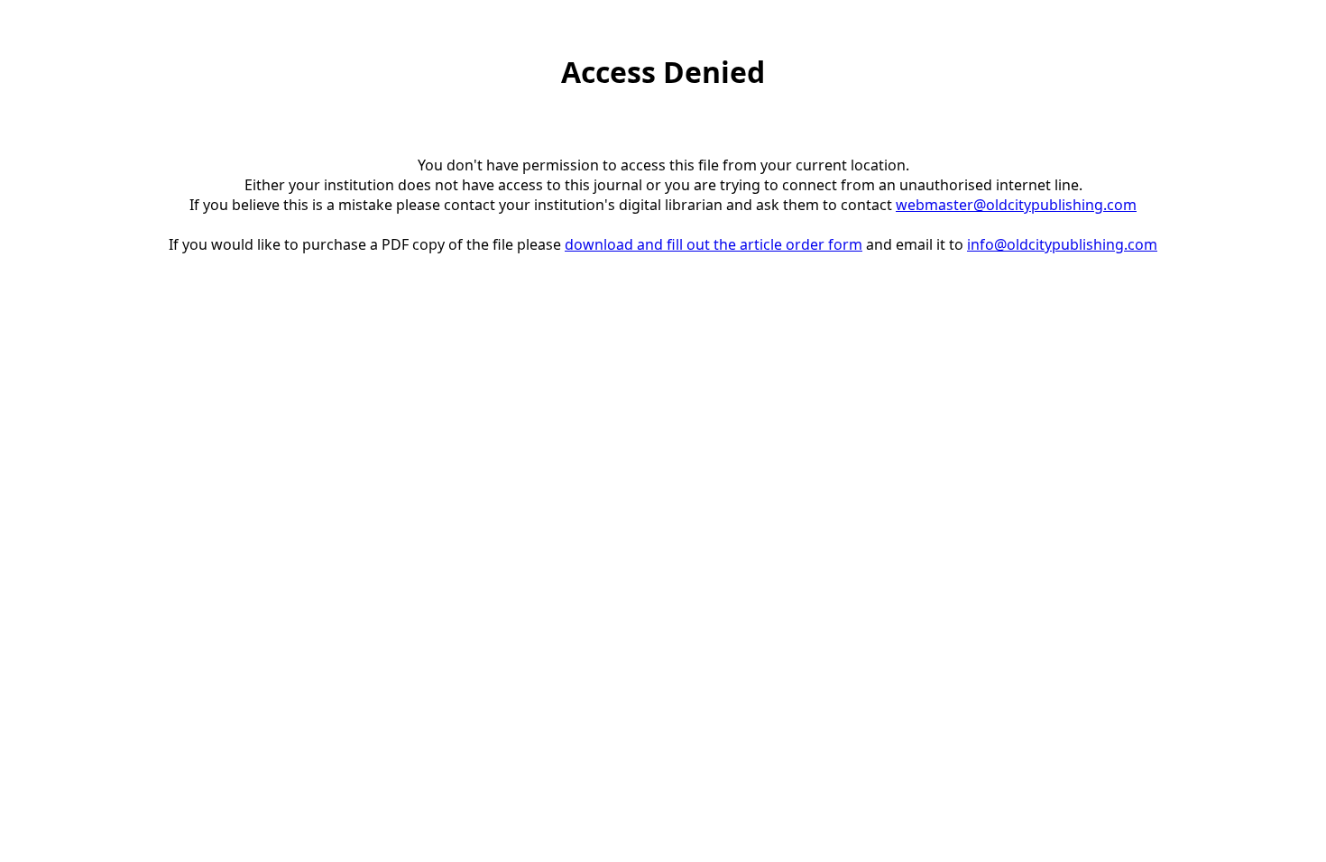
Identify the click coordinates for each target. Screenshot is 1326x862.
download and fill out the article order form (713, 244)
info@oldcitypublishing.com (1062, 244)
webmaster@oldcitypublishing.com (1016, 205)
